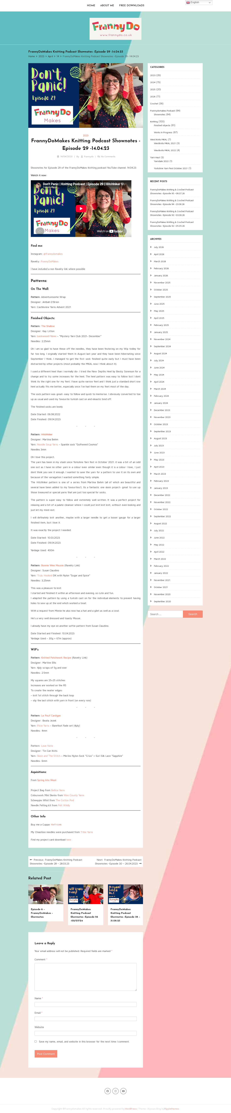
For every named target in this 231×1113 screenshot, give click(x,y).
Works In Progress (163, 132)
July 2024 (159, 360)
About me (107, 5)
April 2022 (159, 551)
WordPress (131, 1108)
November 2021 (162, 580)
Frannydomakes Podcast (162, 110)
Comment (41, 959)
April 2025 (159, 317)
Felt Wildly (64, 805)
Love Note (47, 745)
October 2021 (161, 587)
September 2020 (162, 601)
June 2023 (159, 452)
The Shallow (48, 326)
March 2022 (160, 558)
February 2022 (161, 565)
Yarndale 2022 (161, 161)
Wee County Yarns (74, 795)
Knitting (154, 121)
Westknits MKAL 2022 (165, 150)
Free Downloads (131, 5)
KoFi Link (56, 824)
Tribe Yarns (86, 832)
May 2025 (159, 310)
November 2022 (162, 502)
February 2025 (161, 325)
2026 (152, 96)
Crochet (154, 103)
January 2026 (161, 275)
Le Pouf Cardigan (51, 715)
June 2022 (159, 537)
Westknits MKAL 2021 (165, 143)
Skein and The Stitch (48, 755)
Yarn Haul (155, 157)
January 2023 (161, 487)
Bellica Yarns (58, 790)
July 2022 (159, 530)
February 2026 (161, 268)
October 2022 (161, 509)
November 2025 (162, 282)
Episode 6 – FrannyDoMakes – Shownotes (42, 913)
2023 (85, 135)
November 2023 (162, 417)
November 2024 (162, 339)
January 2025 (161, 332)
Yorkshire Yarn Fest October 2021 (171, 168)
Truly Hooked (44, 575)
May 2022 (159, 544)
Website (39, 1027)
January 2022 (161, 572)
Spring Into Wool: (47, 780)
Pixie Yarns (43, 725)
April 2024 (159, 381)
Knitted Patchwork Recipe (56, 657)
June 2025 (159, 303)
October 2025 (161, 289)
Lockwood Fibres (46, 336)
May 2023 (159, 459)
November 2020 (162, 594)
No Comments (108, 156)
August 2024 (160, 353)
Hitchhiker (46, 434)
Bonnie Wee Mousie (52, 565)
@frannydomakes (53, 253)
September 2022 (162, 516)
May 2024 (159, 374)
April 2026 (159, 254)
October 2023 (161, 424)
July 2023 (159, 445)
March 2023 (160, 473)
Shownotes (159, 114)
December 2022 (162, 495)
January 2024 (161, 402)
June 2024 (159, 367)
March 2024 (160, 388)
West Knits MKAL (158, 139)
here (68, 839)
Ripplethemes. (172, 1108)
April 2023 (159, 466)
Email (38, 1012)
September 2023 (162, 431)
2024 (152, 82)
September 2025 (162, 296)
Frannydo (89, 156)
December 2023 (162, 410)
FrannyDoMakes (49, 261)
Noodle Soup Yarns (47, 444)
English (194, 2)
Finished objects (162, 125)
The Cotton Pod (65, 800)
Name (39, 998)
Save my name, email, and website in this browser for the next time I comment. (84, 1041)
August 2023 (160, 438)
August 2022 (160, 523)
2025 (152, 89)
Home (91, 5)
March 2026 (160, 261)
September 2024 (162, 346)
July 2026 (159, 247)
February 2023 (161, 480)
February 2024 (161, 395)
